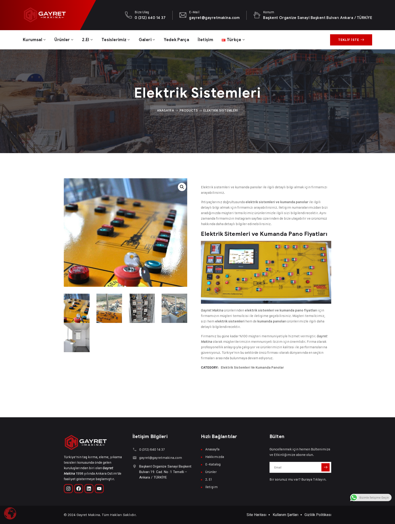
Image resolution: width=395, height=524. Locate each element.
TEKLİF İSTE (348, 40)
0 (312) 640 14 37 (150, 18)
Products (189, 110)
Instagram (243, 218)
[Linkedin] (88, 488)
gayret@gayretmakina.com (214, 18)
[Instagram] (68, 488)
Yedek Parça (176, 39)
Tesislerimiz (113, 39)
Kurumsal (32, 39)
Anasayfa (165, 110)
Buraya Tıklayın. (313, 479)
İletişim (205, 39)
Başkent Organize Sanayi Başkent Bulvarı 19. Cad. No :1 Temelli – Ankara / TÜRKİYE (165, 471)
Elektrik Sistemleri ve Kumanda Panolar (252, 367)
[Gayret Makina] (44, 15)
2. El (208, 479)
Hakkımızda (214, 457)
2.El (85, 39)
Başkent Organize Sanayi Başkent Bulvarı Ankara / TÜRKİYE (317, 18)
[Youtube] (99, 488)
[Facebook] (78, 488)
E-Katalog (213, 464)
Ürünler (62, 39)
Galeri (145, 39)
